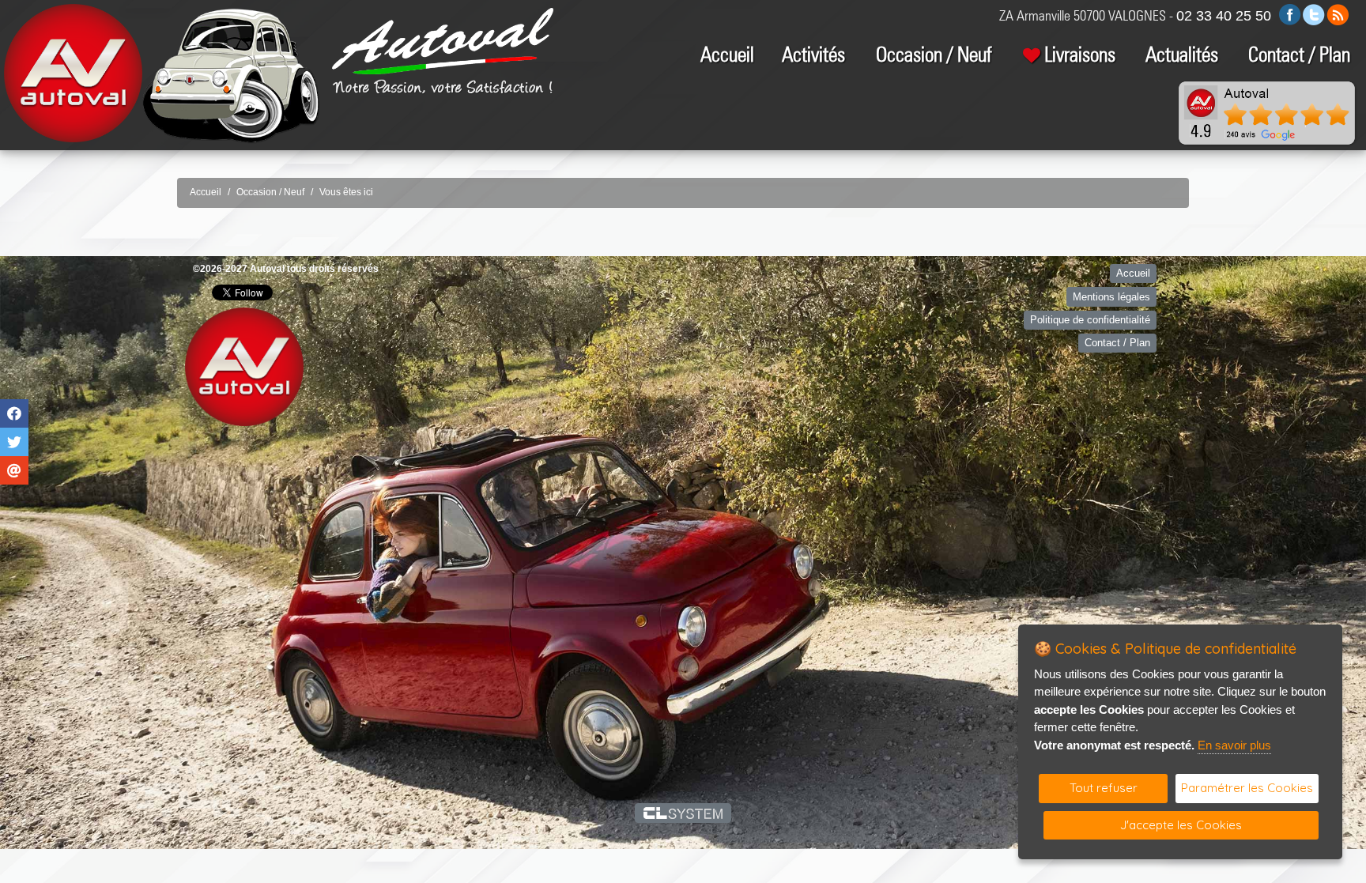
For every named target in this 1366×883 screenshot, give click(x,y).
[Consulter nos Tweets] (1314, 14)
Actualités (1181, 54)
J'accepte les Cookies (1181, 824)
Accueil (727, 54)
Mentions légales (1111, 297)
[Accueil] (442, 40)
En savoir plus (1234, 745)
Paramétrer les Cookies (1247, 787)
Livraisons (1079, 54)
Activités (813, 54)
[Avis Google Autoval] (1267, 112)
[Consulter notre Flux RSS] (1337, 14)
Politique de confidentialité (1090, 320)
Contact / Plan (1299, 54)
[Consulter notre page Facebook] (1290, 14)
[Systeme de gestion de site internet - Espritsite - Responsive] (683, 812)
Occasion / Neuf (933, 54)
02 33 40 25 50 (1223, 16)
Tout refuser (1104, 787)
